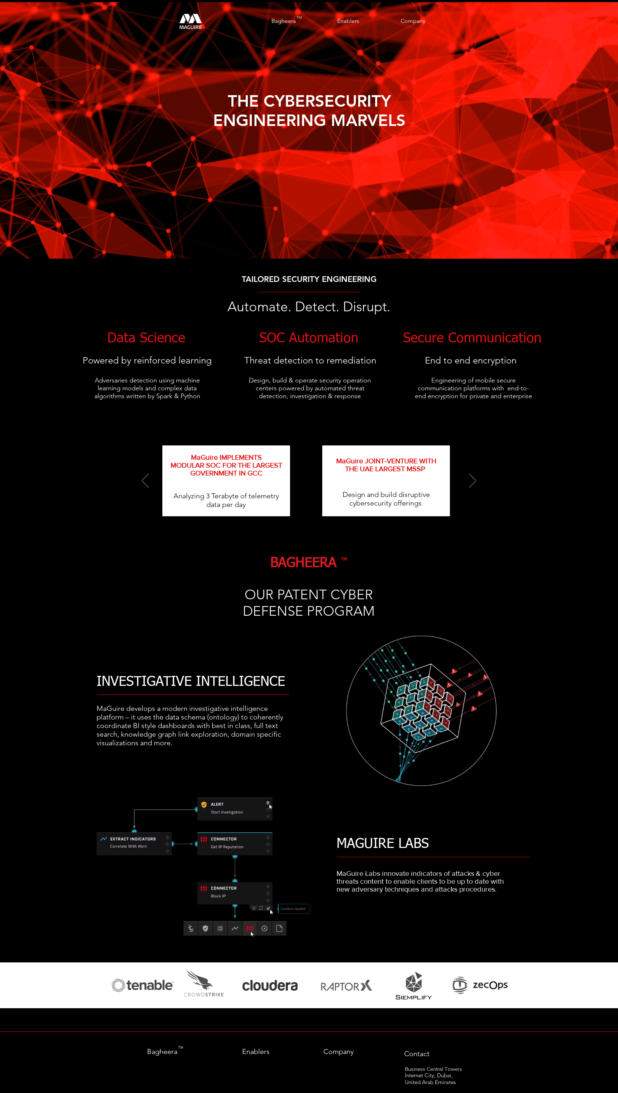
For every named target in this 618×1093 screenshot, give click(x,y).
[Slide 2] (314, 512)
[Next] (577, 130)
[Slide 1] (309, 241)
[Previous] (40, 130)
